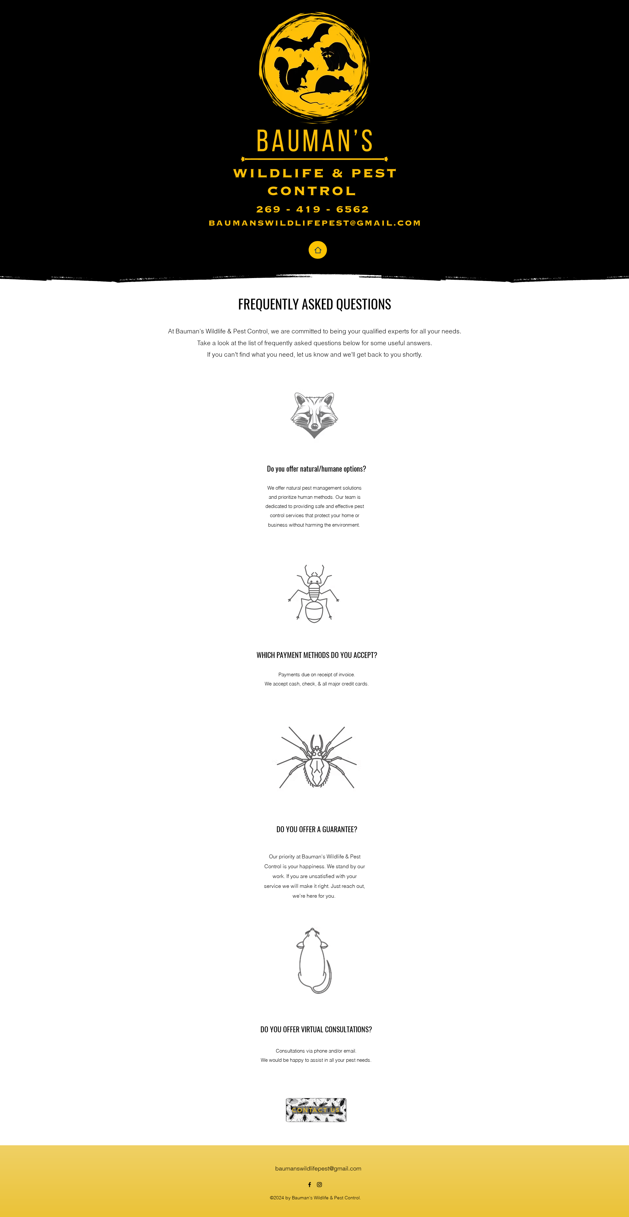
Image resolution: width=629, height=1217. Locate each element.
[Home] (318, 250)
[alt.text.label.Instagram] (319, 1184)
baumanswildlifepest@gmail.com (318, 1168)
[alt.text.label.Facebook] (309, 1184)
